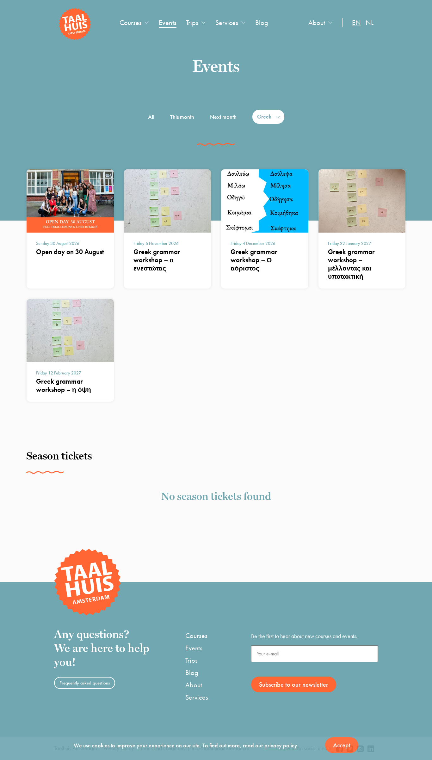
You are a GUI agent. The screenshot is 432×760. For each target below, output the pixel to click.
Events (167, 22)
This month (182, 116)
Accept (341, 745)
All (151, 116)
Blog (261, 22)
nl (369, 22)
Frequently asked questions (84, 683)
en (356, 22)
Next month (223, 116)
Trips (192, 22)
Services (226, 22)
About (316, 22)
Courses (131, 22)
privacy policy (280, 745)
